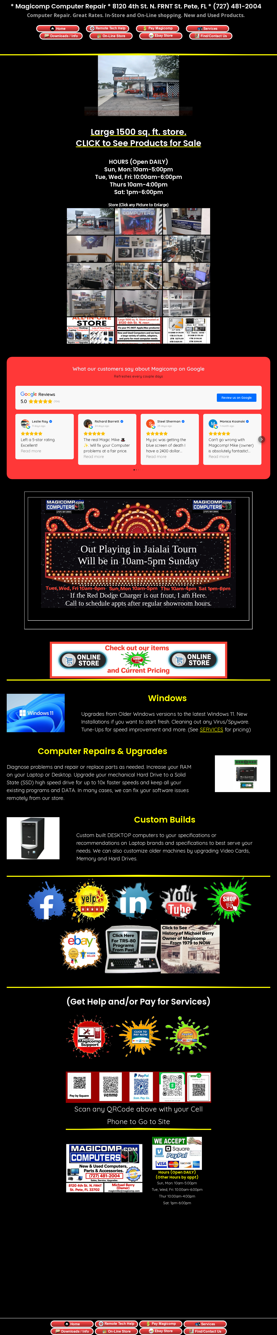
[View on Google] (25, 423)
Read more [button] (31, 456)
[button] (15, 439)
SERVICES (211, 729)
